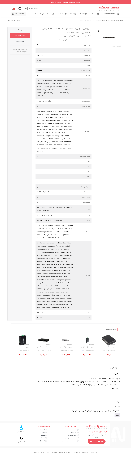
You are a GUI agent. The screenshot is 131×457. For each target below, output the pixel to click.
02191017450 (20, 14)
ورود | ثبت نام (33, 8)
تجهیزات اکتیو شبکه (112, 20)
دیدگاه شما (116, 389)
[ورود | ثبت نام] (26, 8)
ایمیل (117, 406)
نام (118, 402)
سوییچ (102, 20)
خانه (121, 20)
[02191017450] (13, 14)
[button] (99, 31)
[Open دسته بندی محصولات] (103, 14)
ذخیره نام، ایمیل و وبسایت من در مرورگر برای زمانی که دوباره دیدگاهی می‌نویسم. (93, 411)
